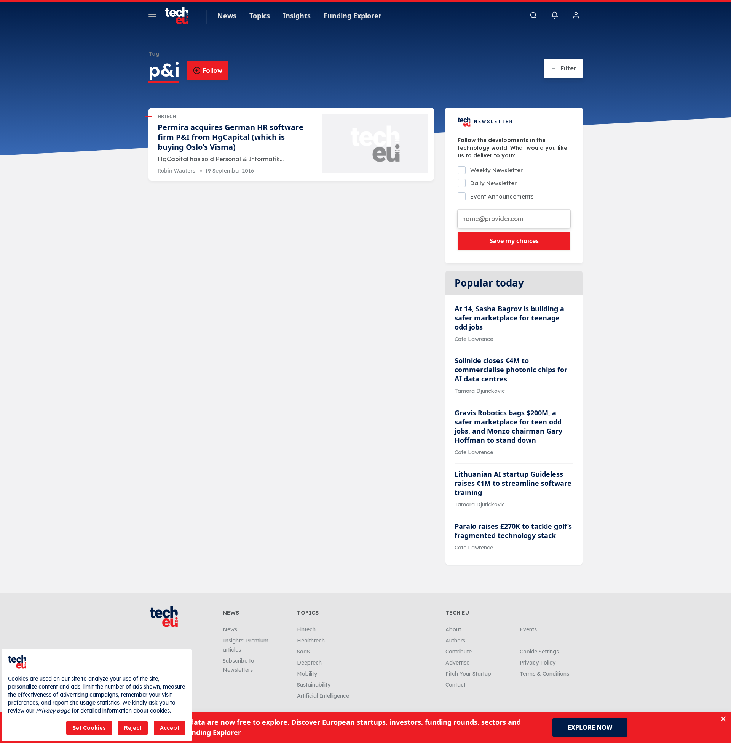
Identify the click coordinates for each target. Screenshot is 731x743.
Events (528, 629)
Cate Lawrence (474, 339)
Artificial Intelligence (323, 695)
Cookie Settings (539, 651)
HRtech (167, 116)
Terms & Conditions (544, 673)
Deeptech (309, 662)
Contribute (458, 651)
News (226, 15)
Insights (297, 15)
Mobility (307, 673)
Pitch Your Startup (468, 673)
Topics (259, 15)
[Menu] (152, 18)
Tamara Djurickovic (480, 391)
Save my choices (514, 241)
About (453, 629)
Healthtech (311, 640)
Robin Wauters (176, 170)
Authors (455, 640)
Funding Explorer (352, 15)
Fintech (306, 629)
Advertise (457, 662)
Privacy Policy (537, 662)
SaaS (303, 651)
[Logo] (180, 15)
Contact (455, 684)
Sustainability (313, 684)
